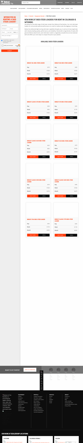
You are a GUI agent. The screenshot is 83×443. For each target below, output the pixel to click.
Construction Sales (69, 402)
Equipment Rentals (39, 16)
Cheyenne (6, 438)
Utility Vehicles (21, 401)
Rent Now (33, 78)
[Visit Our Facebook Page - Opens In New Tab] (51, 370)
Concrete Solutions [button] (55, 8)
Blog (66, 399)
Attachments (21, 409)
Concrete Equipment (38, 412)
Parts (50, 398)
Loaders (20, 396)
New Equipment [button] (13, 8)
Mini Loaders (36, 401)
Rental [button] (40, 8)
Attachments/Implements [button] (32, 8)
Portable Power (21, 407)
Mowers (20, 405)
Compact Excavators (38, 396)
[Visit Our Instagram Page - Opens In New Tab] (58, 370)
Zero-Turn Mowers (38, 407)
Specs (43, 78)
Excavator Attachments (39, 410)
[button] (7, 2)
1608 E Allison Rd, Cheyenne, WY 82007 (14, 442)
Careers (66, 398)
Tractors (20, 399)
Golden (57, 438)
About (66, 394)
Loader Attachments (38, 409)
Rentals (31, 16)
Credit (50, 402)
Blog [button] (72, 8)
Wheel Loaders (37, 402)
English (70, 442)
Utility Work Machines (23, 402)
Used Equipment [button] (21, 8)
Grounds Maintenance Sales (71, 404)
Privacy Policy (68, 405)
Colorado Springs (34, 438)
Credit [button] (62, 8)
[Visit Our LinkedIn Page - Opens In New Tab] (73, 370)
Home (26, 16)
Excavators (20, 398)
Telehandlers (21, 404)
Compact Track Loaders (39, 399)
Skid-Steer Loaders (38, 398)
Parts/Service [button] (47, 8)
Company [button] (67, 8)
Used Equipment (21, 410)
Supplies (51, 399)
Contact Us (67, 396)
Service (50, 396)
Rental (50, 401)
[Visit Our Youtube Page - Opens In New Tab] (66, 370)
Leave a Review (68, 401)
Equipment (21, 394)
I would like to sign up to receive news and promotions (8, 40)
